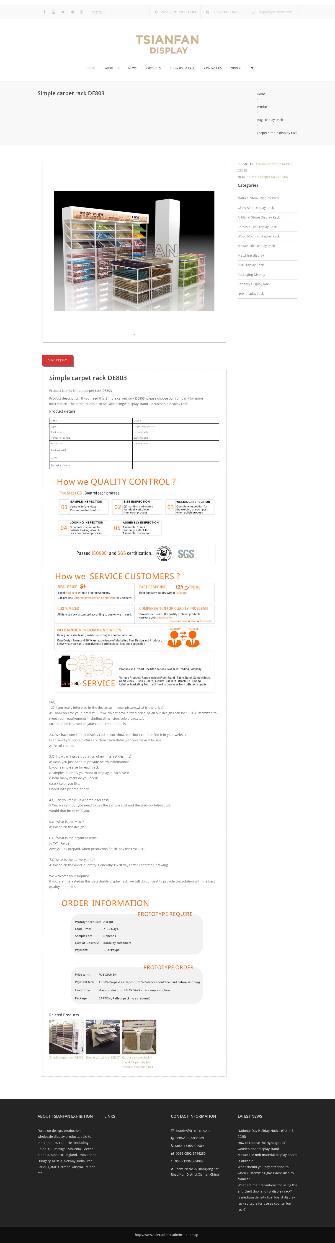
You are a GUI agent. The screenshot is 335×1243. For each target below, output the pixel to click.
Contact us (213, 68)
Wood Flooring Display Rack (259, 236)
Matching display (251, 255)
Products (153, 68)
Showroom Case (182, 68)
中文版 (97, 12)
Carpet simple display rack (277, 133)
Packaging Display (251, 274)
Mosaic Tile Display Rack (256, 246)
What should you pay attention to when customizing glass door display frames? (266, 1173)
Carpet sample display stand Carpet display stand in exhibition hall (137, 1062)
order (236, 68)
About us (112, 68)
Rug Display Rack (270, 120)
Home (90, 68)
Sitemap (191, 1234)
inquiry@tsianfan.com (276, 12)
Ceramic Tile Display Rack (257, 227)
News (132, 68)
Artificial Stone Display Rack (259, 217)
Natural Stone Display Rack (258, 198)
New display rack (251, 293)
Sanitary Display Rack (254, 284)
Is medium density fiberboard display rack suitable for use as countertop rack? (266, 1203)
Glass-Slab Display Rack (256, 207)
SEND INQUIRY (57, 360)
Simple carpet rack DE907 (103, 1057)
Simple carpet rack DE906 (66, 1057)
